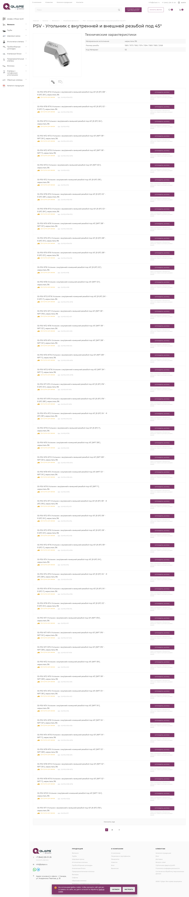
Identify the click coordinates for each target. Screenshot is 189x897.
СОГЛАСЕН (115, 889)
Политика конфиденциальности (168, 868)
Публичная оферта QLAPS (165, 865)
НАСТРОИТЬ (129, 889)
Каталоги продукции (163, 853)
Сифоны (75, 877)
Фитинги (75, 853)
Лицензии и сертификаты (120, 856)
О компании (117, 849)
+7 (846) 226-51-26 (169, 2)
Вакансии (115, 868)
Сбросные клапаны (79, 880)
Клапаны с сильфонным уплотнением (86, 884)
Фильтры (75, 874)
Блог (113, 865)
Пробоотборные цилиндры (82, 865)
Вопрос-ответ (161, 862)
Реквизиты (115, 859)
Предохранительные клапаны (83, 871)
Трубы (74, 856)
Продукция (77, 849)
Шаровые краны (78, 859)
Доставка (159, 859)
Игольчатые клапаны (80, 862)
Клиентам (160, 849)
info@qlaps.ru (154, 2)
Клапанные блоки (78, 868)
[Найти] (119, 10)
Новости (114, 862)
